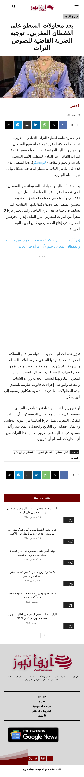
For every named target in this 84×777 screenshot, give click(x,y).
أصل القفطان (62, 452)
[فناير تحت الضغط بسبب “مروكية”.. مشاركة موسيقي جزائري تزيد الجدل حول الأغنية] (68, 536)
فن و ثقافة (71, 16)
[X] (54, 125)
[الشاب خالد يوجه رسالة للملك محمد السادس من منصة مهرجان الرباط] (68, 515)
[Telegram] (18, 125)
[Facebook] (63, 125)
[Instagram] (43, 758)
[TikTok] (35, 758)
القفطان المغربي (44, 452)
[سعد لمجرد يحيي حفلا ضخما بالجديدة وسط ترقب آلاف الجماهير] (68, 599)
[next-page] (38, 635)
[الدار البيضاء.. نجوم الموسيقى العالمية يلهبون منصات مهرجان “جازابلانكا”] (68, 621)
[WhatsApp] (45, 125)
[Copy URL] (9, 125)
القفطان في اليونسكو (23, 452)
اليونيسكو (40, 162)
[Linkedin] (36, 125)
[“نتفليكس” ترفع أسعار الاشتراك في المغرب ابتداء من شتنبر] (68, 578)
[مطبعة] (27, 125)
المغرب (74, 457)
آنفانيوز (74, 106)
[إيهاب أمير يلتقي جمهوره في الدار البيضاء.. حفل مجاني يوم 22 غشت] (68, 557)
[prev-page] (44, 635)
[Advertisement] (42, 302)
